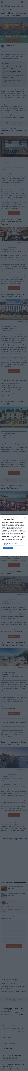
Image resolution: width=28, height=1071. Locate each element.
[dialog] (14, 535)
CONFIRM (8, 547)
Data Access (14, 553)
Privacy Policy (22, 553)
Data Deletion (6, 553)
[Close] (25, 518)
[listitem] (14, 544)
